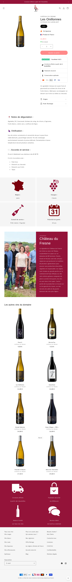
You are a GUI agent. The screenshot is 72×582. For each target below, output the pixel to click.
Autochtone (52, 385)
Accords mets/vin (31, 550)
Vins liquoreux (8, 546)
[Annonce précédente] (3, 2)
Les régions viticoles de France (35, 546)
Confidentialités (51, 550)
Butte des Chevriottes (52, 469)
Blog (27, 554)
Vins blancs (7, 538)
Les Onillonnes (20, 385)
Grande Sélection (20, 427)
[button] (4, 8)
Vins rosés (7, 542)
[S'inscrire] (34, 563)
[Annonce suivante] (69, 2)
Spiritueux (7, 554)
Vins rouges (7, 534)
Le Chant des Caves (27, 577)
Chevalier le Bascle (20, 469)
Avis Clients (50, 534)
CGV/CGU (50, 546)
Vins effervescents (9, 550)
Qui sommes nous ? (31, 534)
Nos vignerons (30, 538)
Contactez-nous (51, 538)
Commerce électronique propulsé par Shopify (43, 577)
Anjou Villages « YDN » (51, 427)
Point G (20, 342)
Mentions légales (52, 554)
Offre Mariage (30, 542)
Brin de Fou (52, 342)
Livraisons (50, 542)
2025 (43, 26)
